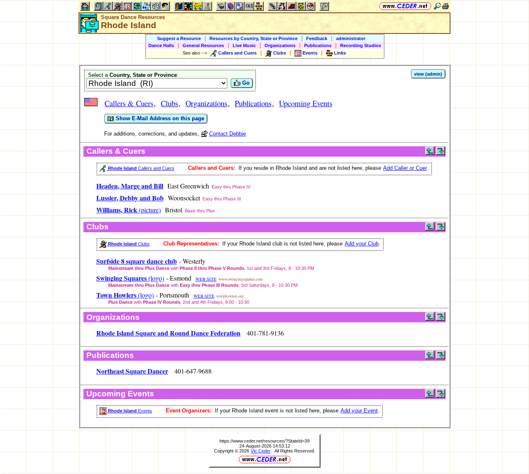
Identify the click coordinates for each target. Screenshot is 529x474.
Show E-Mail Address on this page (159, 118)
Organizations (279, 45)
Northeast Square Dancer (132, 371)
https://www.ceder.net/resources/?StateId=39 (264, 440)
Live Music (244, 45)
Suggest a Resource (179, 38)
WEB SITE (206, 279)
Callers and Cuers (140, 168)
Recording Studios (360, 45)
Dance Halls (161, 45)
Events (129, 410)
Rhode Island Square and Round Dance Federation (168, 333)
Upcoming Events (305, 103)
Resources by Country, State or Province (254, 38)
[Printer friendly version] (445, 6)
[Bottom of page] (440, 153)
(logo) (130, 278)
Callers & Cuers (129, 103)
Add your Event (359, 410)
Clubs (169, 103)
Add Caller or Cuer (405, 168)
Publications (317, 45)
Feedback (316, 38)
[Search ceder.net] (437, 6)
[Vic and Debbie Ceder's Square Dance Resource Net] (405, 6)
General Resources (203, 45)
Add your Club (362, 244)
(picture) (128, 209)
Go (245, 83)
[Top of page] (429, 153)
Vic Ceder (261, 450)
